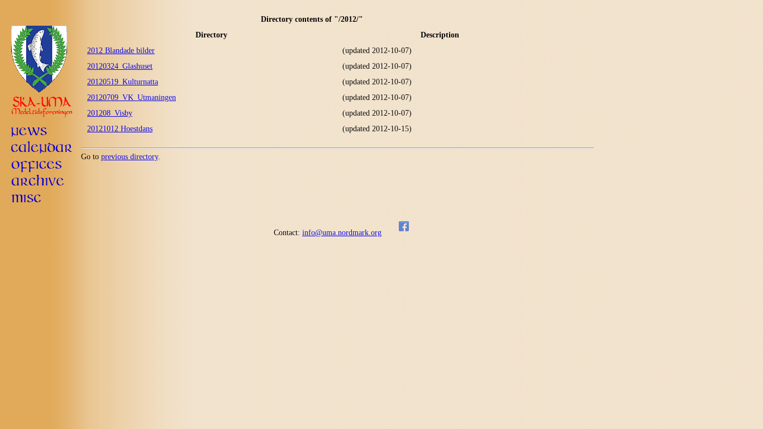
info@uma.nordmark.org (342, 232)
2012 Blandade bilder (121, 50)
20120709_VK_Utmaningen (131, 97)
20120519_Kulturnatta (122, 82)
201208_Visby (109, 113)
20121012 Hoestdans (119, 129)
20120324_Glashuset (119, 66)
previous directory (129, 156)
